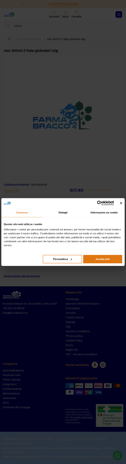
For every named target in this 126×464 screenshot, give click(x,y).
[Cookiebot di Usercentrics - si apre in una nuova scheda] (99, 203)
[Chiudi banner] (121, 203)
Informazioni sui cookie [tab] (104, 212)
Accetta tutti (103, 259)
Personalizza (60, 259)
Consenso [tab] (22, 212)
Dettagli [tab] (63, 212)
